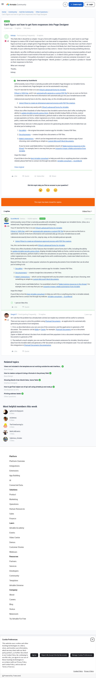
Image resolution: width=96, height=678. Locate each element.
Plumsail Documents (53, 321)
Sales (11, 513)
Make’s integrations (26, 138)
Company (13, 590)
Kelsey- (13, 35)
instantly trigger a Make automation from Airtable (61, 286)
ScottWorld (15, 218)
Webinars (13, 552)
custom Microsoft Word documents (61, 141)
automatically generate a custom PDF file (52, 93)
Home (4, 12)
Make (37, 329)
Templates (13, 580)
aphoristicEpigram (16, 411)
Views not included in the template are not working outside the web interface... (32, 366)
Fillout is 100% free (21, 93)
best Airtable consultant (39, 158)
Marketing (13, 499)
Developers (13, 571)
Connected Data (16, 485)
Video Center (14, 537)
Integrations (14, 466)
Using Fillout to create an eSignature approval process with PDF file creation (47, 103)
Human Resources (17, 509)
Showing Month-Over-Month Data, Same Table (21, 380)
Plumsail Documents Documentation (37, 345)
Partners (12, 561)
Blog (11, 604)
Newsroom (13, 614)
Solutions (13, 489)
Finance (12, 518)
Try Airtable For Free (17, 618)
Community (12, 12)
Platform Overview (17, 461)
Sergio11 (14, 314)
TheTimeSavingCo (16, 424)
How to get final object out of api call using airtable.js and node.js (28, 387)
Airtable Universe (16, 585)
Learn (11, 523)
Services (12, 566)
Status (12, 609)
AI (10, 480)
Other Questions (42, 12)
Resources (13, 556)
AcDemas (13, 418)
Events (12, 532)
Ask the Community (26, 12)
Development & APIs (11, 390)
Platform (13, 456)
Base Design (8, 369)
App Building (14, 475)
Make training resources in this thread (73, 284)
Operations (13, 504)
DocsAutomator (25, 134)
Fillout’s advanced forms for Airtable (52, 90)
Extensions (13, 470)
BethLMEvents (15, 431)
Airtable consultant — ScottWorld (69, 161)
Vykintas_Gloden (16, 438)
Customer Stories (16, 547)
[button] (2, 5)
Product (12, 494)
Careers (12, 599)
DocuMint (22, 130)
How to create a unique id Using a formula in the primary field (26, 373)
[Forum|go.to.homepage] (16, 4)
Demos (12, 542)
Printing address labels (12, 393)
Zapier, (43, 329)
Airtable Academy (16, 528)
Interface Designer (10, 383)
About (11, 594)
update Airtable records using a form (34, 113)
